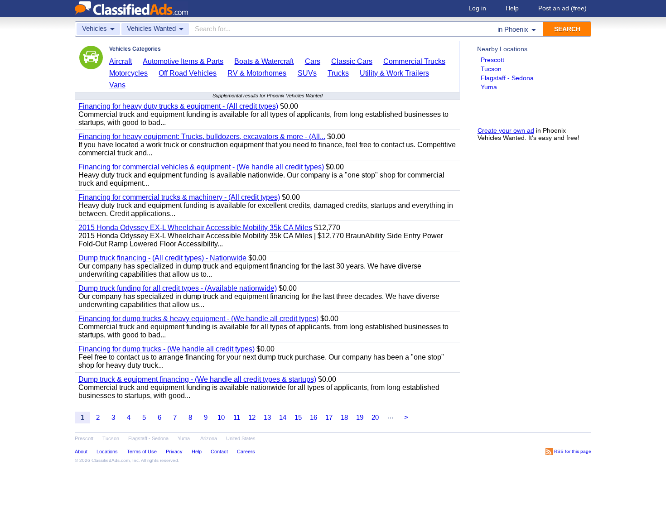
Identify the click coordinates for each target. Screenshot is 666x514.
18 (344, 417)
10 (221, 417)
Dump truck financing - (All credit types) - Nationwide (162, 258)
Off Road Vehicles (188, 73)
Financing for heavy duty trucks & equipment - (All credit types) (178, 106)
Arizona (208, 438)
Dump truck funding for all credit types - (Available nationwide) (177, 288)
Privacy (174, 451)
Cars (312, 61)
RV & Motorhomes (256, 73)
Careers (246, 451)
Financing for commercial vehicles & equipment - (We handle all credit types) (201, 167)
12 (252, 417)
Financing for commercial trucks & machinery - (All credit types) (179, 197)
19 (359, 417)
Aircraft (120, 61)
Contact (219, 451)
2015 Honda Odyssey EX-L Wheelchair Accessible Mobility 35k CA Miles (195, 227)
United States (241, 438)
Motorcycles (128, 73)
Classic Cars (351, 61)
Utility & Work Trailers (394, 73)
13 (267, 417)
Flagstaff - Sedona (507, 78)
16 (313, 417)
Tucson (491, 68)
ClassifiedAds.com (111, 460)
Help (512, 8)
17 (329, 417)
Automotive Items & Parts (183, 61)
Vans (117, 85)
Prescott (492, 59)
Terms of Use (142, 451)
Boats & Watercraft (264, 61)
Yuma (489, 87)
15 (298, 417)
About (81, 451)
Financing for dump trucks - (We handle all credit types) (166, 349)
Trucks (338, 73)
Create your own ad (506, 130)
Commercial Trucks (414, 61)
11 (236, 417)
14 (282, 417)
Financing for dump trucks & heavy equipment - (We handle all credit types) (198, 318)
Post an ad (562, 8)
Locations (107, 451)
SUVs (307, 73)
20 (375, 417)
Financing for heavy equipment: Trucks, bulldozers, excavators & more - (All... (201, 136)
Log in (477, 8)
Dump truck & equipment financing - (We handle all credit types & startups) (197, 379)
